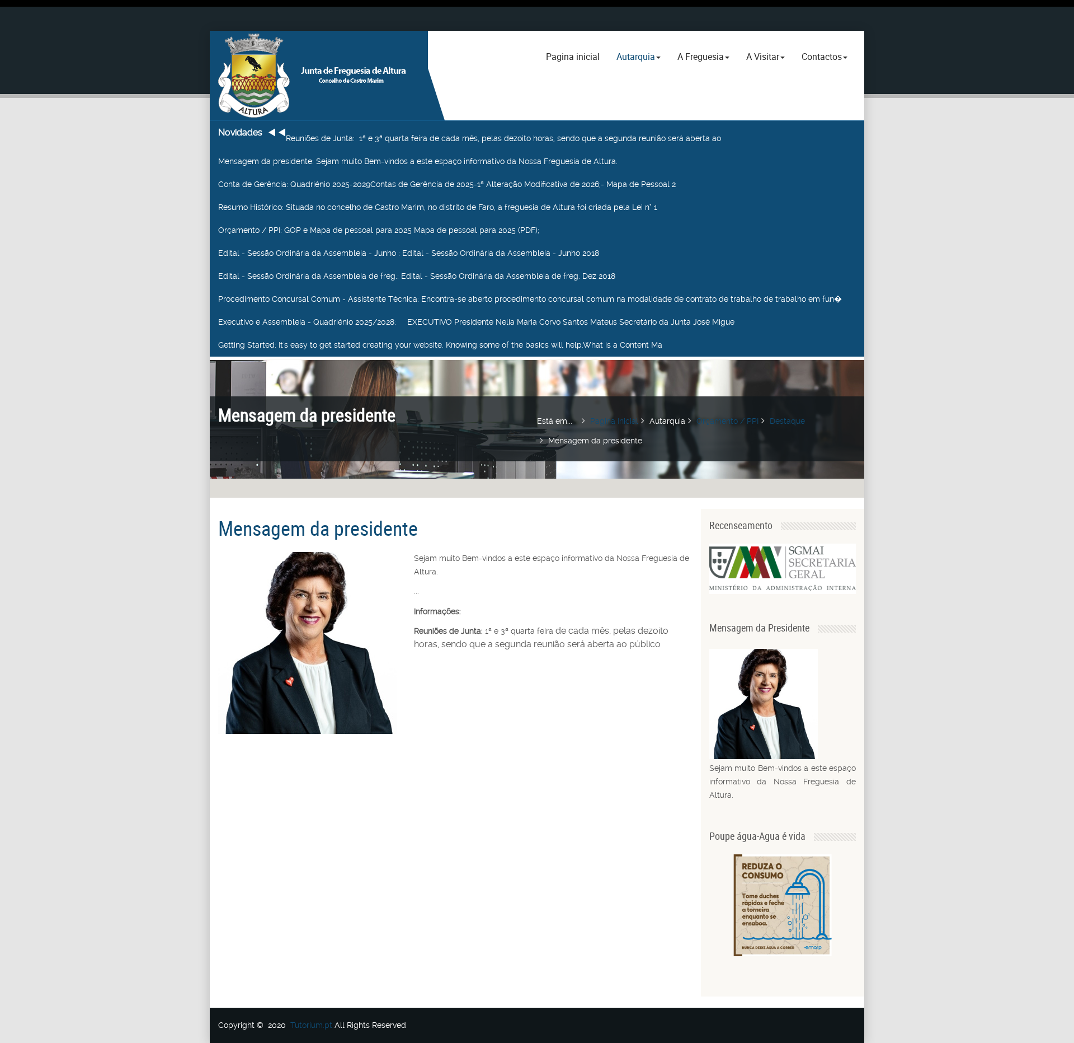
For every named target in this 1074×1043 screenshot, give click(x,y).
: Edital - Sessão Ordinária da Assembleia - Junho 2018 (408, 253)
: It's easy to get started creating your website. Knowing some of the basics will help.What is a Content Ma (440, 344)
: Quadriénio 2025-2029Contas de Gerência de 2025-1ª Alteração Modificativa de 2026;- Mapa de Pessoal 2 (447, 184)
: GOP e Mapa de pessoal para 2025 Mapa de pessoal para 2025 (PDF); (378, 230)
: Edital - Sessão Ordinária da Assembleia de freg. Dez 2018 (416, 276)
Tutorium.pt (311, 1025)
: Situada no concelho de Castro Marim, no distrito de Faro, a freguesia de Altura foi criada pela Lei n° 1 (437, 207)
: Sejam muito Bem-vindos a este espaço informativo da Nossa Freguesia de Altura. (418, 161)
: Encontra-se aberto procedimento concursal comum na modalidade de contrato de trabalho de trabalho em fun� (530, 298)
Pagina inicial (573, 56)
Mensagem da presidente (318, 528)
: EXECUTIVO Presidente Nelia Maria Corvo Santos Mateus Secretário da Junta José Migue (476, 321)
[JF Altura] (319, 76)
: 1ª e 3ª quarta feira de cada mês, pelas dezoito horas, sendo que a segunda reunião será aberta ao (503, 138)
